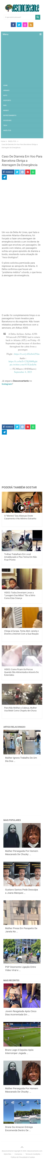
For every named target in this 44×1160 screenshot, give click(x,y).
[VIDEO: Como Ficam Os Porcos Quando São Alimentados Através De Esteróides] (22, 655)
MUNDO (6, 110)
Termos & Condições (32, 1154)
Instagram (7, 384)
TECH (5, 125)
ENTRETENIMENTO (9, 115)
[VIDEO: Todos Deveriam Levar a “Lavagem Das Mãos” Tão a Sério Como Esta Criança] (22, 579)
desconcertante (7, 1151)
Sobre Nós (7, 1154)
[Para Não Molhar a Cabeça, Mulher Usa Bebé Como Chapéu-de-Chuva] (22, 694)
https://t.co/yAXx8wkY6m (27, 353)
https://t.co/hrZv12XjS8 (20, 361)
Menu (5, 34)
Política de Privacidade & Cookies (23, 1157)
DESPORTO (7, 100)
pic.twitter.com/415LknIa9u (23, 364)
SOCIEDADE (7, 120)
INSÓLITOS (7, 130)
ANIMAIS (6, 90)
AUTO (5, 95)
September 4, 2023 (23, 371)
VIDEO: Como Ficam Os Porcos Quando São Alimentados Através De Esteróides (21, 672)
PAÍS (4, 105)
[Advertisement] (22, 60)
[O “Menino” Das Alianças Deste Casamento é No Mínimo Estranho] (22, 502)
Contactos (18, 1154)
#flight (34, 361)
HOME (5, 85)
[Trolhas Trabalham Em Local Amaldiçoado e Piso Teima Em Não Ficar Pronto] (22, 540)
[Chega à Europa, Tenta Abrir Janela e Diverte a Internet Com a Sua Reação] (22, 617)
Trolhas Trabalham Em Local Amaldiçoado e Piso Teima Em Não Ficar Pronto (20, 557)
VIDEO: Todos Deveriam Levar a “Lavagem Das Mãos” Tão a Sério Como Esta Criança (19, 595)
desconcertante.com (34, 1151)
